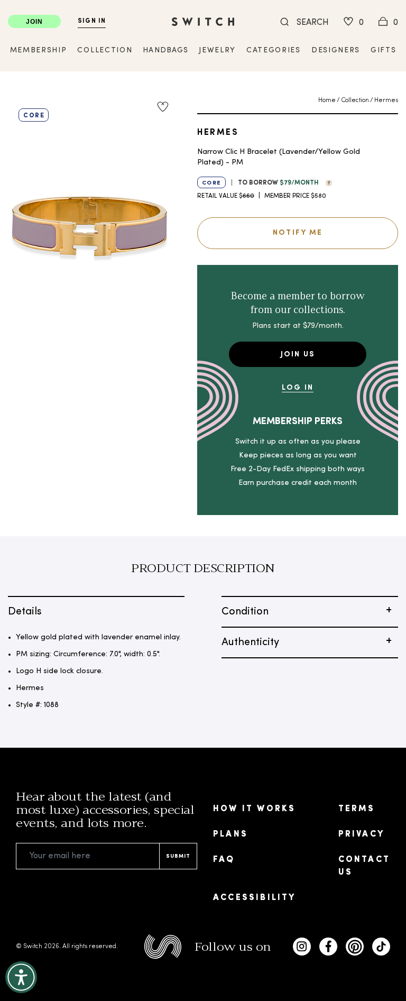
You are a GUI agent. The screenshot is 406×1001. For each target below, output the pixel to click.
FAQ (224, 860)
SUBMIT (178, 856)
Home (327, 100)
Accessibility (254, 898)
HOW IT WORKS (254, 809)
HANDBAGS (165, 50)
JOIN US (298, 355)
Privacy (361, 834)
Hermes (386, 100)
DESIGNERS (335, 50)
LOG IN (297, 388)
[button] (326, 182)
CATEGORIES (273, 50)
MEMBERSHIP (38, 50)
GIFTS (383, 50)
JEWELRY (217, 50)
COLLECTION (104, 50)
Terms (356, 809)
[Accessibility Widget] (21, 977)
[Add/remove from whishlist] (163, 107)
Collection (355, 100)
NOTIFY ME (297, 233)
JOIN (34, 21)
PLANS (230, 834)
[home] (203, 21)
